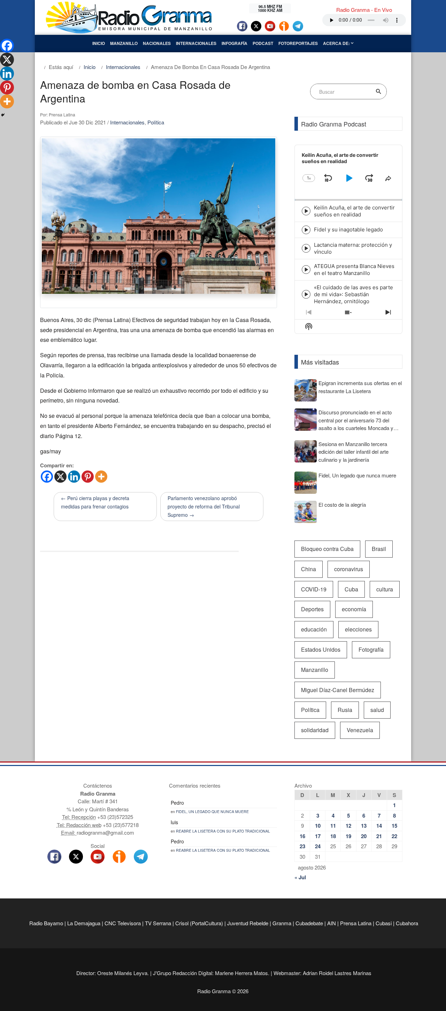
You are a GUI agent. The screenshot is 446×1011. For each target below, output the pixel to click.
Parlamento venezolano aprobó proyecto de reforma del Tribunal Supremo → (204, 506)
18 (333, 836)
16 (302, 836)
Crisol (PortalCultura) (199, 923)
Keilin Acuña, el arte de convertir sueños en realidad (354, 211)
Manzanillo (124, 43)
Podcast (263, 43)
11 (333, 825)
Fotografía (371, 649)
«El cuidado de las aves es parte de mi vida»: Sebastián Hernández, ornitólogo (353, 294)
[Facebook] (47, 476)
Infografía (234, 43)
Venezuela (360, 730)
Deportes (312, 609)
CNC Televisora (123, 923)
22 (394, 836)
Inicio (98, 43)
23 (302, 846)
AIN (331, 923)
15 (394, 825)
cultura (384, 589)
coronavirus (348, 569)
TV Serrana (158, 923)
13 (364, 825)
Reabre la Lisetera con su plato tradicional (223, 831)
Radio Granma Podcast (333, 123)
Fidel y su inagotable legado (348, 229)
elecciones (358, 629)
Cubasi (384, 923)
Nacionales (157, 43)
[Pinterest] (88, 476)
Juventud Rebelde (247, 923)
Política (155, 122)
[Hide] (3, 115)
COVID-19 (313, 589)
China (308, 569)
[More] (101, 476)
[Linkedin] (74, 476)
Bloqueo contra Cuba (327, 549)
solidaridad (315, 730)
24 (318, 846)
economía (354, 609)
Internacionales (196, 43)
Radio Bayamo (46, 923)
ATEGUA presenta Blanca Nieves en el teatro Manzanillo (354, 269)
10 (318, 825)
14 (379, 825)
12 (348, 825)
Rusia (345, 710)
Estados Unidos (320, 649)
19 (348, 836)
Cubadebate (309, 923)
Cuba (351, 589)
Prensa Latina (355, 923)
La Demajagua (83, 923)
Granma (281, 923)
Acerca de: (337, 43)
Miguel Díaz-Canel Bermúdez (337, 690)
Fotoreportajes (298, 43)
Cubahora (407, 923)
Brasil (379, 549)
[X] (60, 476)
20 (364, 836)
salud (377, 710)
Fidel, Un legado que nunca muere (212, 811)
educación (314, 629)
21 (379, 836)
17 (318, 836)
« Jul (300, 877)
